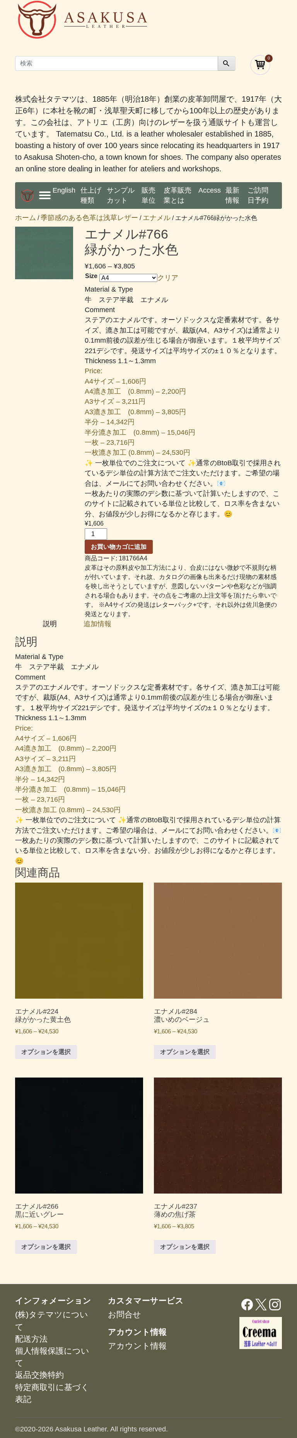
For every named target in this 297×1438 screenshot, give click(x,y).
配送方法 (31, 1338)
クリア (167, 278)
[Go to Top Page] (27, 195)
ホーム (25, 218)
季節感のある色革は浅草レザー (89, 218)
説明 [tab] (51, 624)
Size (91, 276)
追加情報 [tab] (97, 624)
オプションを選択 (46, 1052)
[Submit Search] (227, 63)
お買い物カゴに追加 (119, 546)
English (64, 190)
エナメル (157, 218)
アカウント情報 (137, 1345)
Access (209, 190)
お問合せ (124, 1314)
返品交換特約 (39, 1374)
